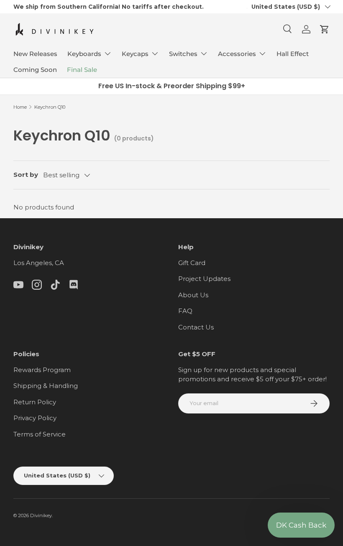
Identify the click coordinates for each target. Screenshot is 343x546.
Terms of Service (39, 434)
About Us (193, 295)
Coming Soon (35, 70)
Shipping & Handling (45, 386)
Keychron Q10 (49, 107)
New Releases (35, 54)
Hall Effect (292, 54)
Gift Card (191, 263)
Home (20, 107)
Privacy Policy (34, 418)
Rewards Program (42, 370)
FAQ (185, 311)
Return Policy (34, 402)
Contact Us (196, 327)
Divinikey (41, 515)
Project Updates (204, 279)
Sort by (25, 175)
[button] (324, 29)
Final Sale (82, 70)
